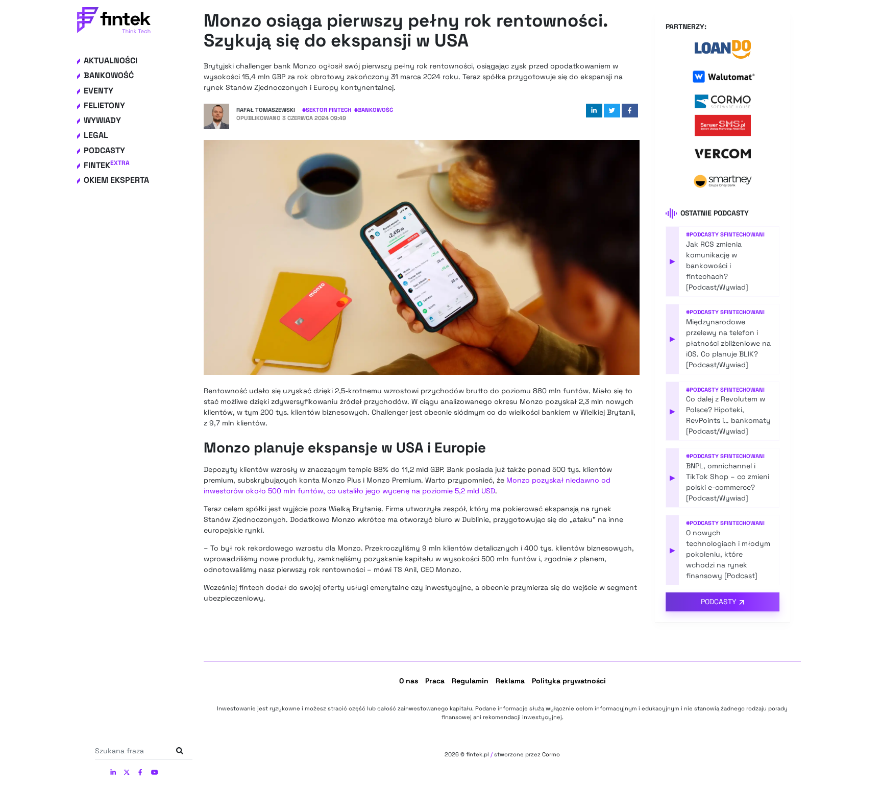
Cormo (551, 754)
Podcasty (104, 150)
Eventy (98, 90)
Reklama (510, 680)
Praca (435, 680)
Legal (96, 135)
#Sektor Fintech (326, 109)
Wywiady (102, 120)
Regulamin (470, 680)
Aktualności (110, 60)
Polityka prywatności (569, 680)
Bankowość (109, 75)
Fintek (107, 165)
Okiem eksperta (116, 180)
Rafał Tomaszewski (265, 109)
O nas (408, 680)
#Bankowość (373, 109)
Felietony (104, 105)
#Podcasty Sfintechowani (725, 234)
